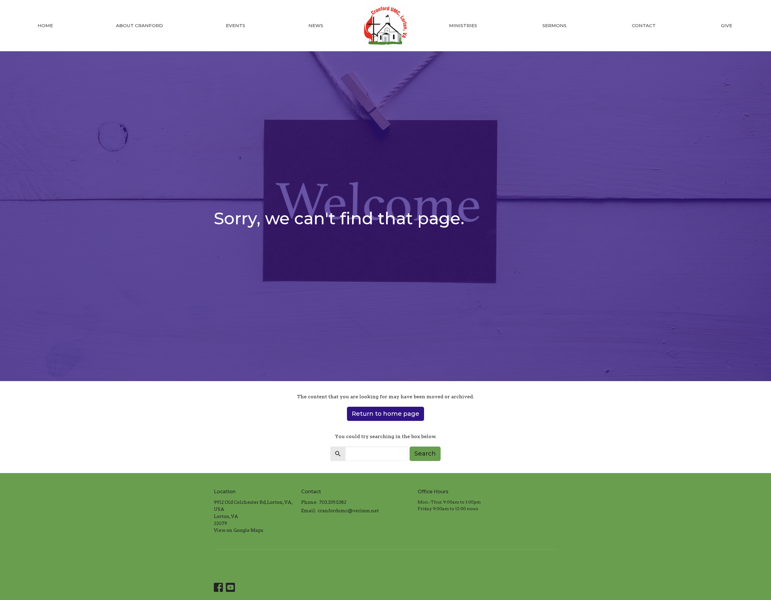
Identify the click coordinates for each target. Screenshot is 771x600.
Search (425, 453)
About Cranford (139, 25)
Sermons (554, 25)
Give (726, 25)
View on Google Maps (238, 530)
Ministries (463, 25)
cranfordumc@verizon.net (348, 510)
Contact (644, 25)
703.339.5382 (332, 502)
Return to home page (385, 413)
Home (45, 25)
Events (235, 25)
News (315, 25)
